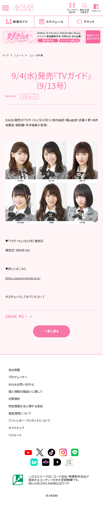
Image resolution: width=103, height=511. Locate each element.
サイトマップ (16, 428)
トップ (6, 55)
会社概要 (14, 370)
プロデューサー (17, 377)
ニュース (18, 55)
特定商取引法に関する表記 (25, 406)
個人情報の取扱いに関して (25, 391)
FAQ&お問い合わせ (21, 384)
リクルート (15, 435)
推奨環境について (19, 413)
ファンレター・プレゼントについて (29, 420)
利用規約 (14, 398)
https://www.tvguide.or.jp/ (22, 278)
